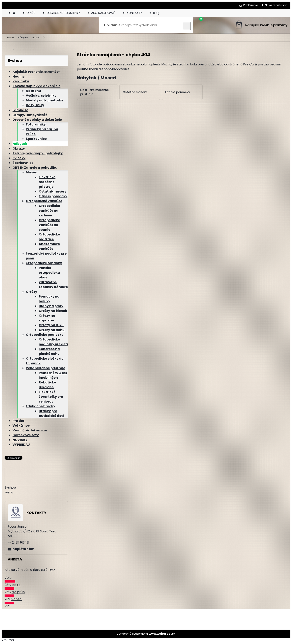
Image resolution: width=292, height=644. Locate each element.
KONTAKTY (134, 13)
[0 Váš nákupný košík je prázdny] (261, 25)
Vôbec (16, 599)
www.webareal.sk (162, 634)
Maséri (36, 37)
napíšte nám (23, 549)
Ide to (16, 585)
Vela (8, 577)
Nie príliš (18, 592)
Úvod (10, 37)
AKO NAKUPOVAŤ (103, 13)
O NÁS (30, 13)
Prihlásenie (250, 5)
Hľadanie (112, 25)
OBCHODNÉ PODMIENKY (63, 13)
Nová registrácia (276, 5)
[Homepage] (14, 13)
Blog (156, 13)
